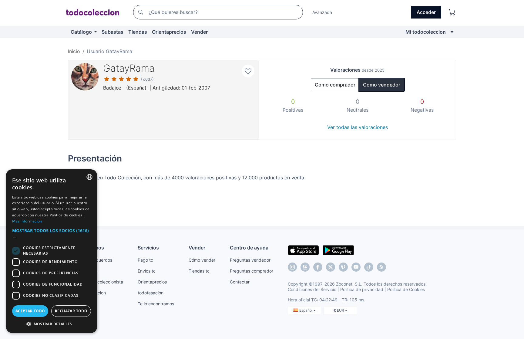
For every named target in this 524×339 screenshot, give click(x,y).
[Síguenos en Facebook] (317, 267)
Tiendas (137, 32)
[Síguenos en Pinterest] (343, 267)
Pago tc (145, 260)
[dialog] (51, 251)
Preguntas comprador (251, 270)
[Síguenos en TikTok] (368, 267)
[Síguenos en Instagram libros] (305, 267)
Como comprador (335, 85)
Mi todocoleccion (425, 32)
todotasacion (150, 292)
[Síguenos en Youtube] (356, 267)
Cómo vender (202, 260)
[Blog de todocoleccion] (381, 267)
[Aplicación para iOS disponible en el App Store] (303, 250)
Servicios (148, 248)
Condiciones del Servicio (312, 289)
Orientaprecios (169, 32)
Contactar (240, 281)
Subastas (112, 32)
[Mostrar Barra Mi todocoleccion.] (452, 32)
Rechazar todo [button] (71, 311)
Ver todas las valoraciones (357, 127)
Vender (199, 32)
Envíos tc (147, 270)
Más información (27, 221)
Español (306, 310)
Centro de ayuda (249, 248)
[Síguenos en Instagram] (292, 267)
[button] (51, 233)
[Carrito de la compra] (452, 12)
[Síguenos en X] (330, 267)
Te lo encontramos (156, 303)
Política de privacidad (361, 289)
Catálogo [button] (82, 32)
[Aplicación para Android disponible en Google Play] (338, 250)
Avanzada (322, 12)
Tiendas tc (199, 270)
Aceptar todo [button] (30, 311)
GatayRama (129, 68)
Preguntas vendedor (250, 260)
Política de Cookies (406, 289)
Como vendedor (381, 85)
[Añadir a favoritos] (248, 71)
